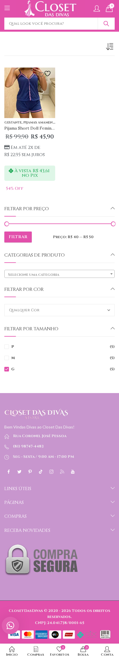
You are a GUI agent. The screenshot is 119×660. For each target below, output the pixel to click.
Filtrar (18, 237)
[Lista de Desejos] (45, 73)
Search (106, 24)
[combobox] (59, 274)
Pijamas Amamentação (44, 122)
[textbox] (59, 275)
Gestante (13, 122)
